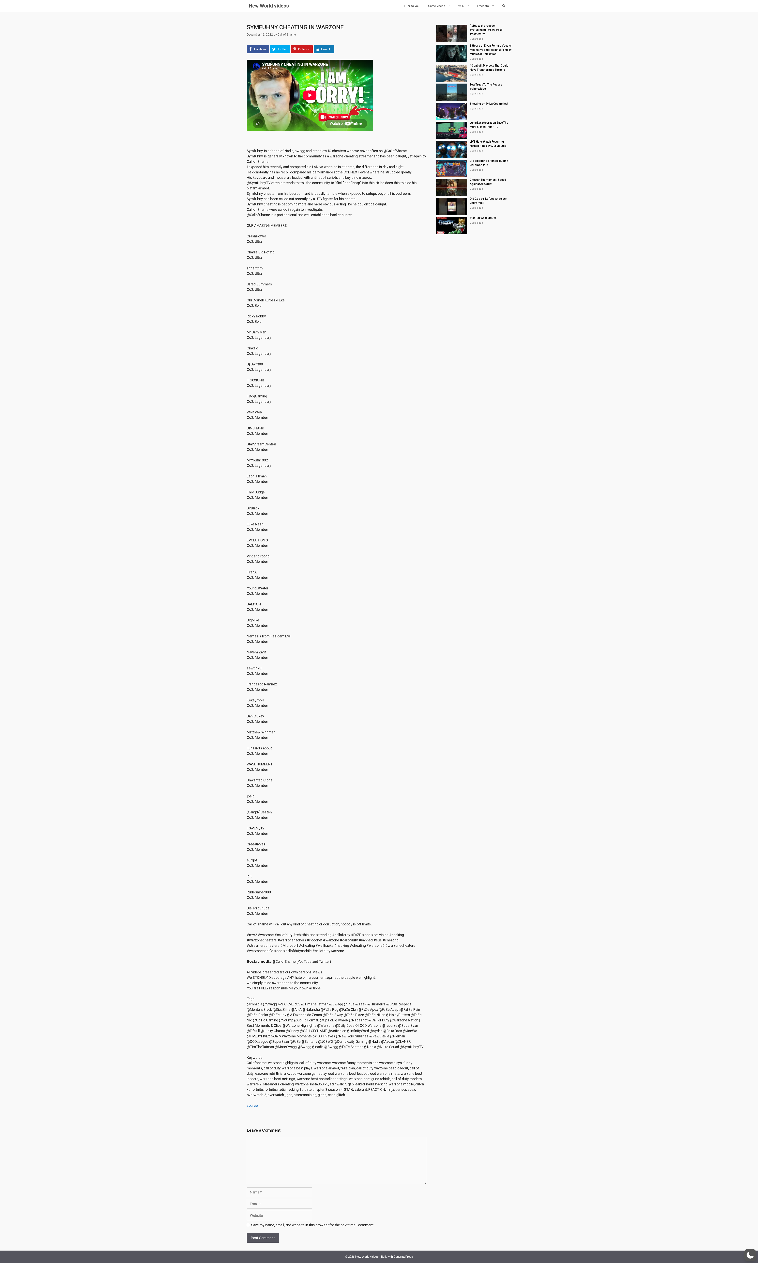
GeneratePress (403, 1256)
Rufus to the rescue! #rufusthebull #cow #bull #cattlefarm (486, 30)
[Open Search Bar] (503, 6)
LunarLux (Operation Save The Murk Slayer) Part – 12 (489, 124)
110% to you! (411, 6)
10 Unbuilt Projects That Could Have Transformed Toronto (489, 67)
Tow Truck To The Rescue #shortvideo (486, 86)
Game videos (436, 6)
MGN (461, 6)
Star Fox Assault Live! (483, 217)
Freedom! (483, 6)
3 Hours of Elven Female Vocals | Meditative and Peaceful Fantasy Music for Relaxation (491, 50)
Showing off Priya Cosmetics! (489, 103)
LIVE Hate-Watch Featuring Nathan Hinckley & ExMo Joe (488, 143)
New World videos (269, 6)
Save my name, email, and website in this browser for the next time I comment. (312, 1225)
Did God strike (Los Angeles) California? (488, 200)
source (252, 1105)
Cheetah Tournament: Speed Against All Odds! (488, 181)
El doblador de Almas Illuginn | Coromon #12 (489, 163)
